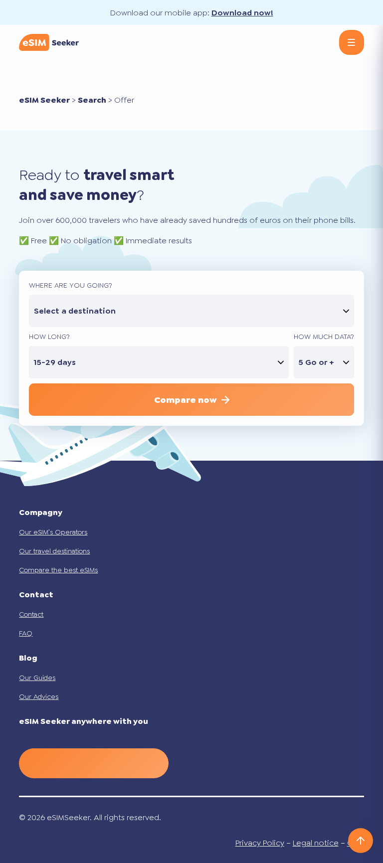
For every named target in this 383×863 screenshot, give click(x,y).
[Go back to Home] (49, 42)
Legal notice (316, 843)
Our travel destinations (54, 550)
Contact (31, 614)
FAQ (25, 633)
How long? (49, 336)
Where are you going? (70, 285)
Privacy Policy (259, 843)
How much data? (324, 336)
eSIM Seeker (44, 100)
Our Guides (37, 677)
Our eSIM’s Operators (53, 531)
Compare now (185, 400)
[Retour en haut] (360, 840)
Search (92, 100)
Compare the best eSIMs (58, 569)
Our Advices (38, 696)
